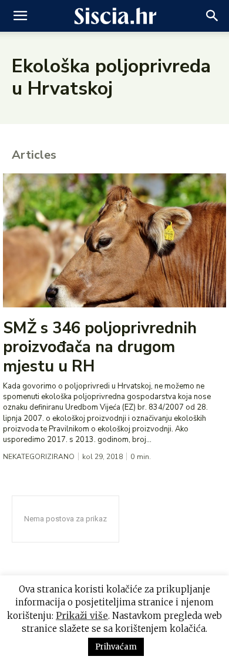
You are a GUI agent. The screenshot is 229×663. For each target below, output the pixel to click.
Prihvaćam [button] (116, 647)
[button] (20, 16)
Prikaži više (82, 615)
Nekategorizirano (39, 456)
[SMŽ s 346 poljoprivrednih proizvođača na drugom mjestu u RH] (114, 240)
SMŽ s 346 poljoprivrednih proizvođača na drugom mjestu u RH (100, 347)
